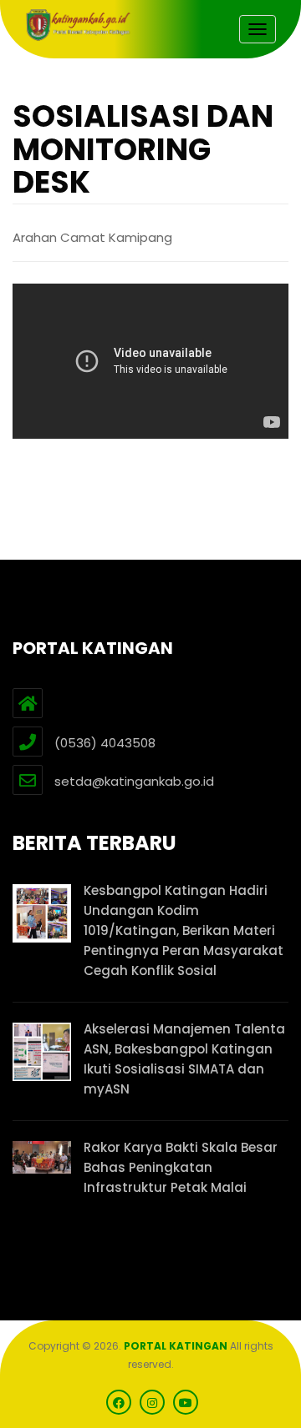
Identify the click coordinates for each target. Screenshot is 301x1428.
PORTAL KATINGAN (175, 1346)
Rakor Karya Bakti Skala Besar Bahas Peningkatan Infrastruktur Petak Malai (181, 1167)
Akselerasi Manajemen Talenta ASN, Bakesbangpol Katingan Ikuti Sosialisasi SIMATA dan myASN (184, 1059)
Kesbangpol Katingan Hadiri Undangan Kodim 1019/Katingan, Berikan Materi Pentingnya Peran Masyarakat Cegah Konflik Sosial (183, 930)
